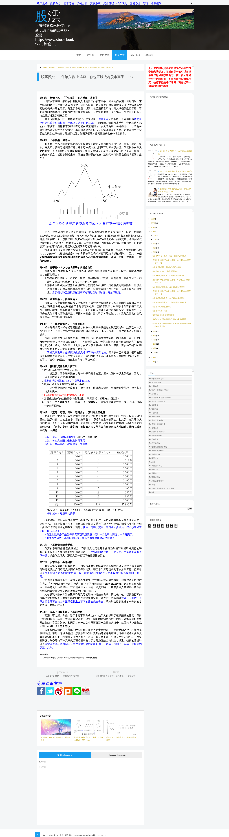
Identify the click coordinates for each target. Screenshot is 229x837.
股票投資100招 (63, 67)
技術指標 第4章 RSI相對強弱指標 (165, 271)
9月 (154, 244)
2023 (153, 219)
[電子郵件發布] (85, 695)
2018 (153, 231)
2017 (153, 357)
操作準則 (121, 3)
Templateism (101, 835)
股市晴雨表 (155, 417)
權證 (153, 485)
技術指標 (154, 409)
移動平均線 (155, 454)
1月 (154, 352)
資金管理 (108, 3)
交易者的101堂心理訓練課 (161, 398)
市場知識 (154, 386)
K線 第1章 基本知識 (160, 311)
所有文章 (120, 55)
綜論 (145, 3)
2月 (154, 348)
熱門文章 (104, 55)
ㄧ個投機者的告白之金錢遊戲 (162, 488)
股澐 (47, 15)
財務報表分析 (156, 435)
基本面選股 (155, 443)
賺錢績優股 (155, 477)
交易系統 (95, 3)
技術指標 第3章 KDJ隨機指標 (163, 315)
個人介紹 (135, 55)
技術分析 (82, 3)
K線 (152, 492)
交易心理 (135, 3)
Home (44, 67)
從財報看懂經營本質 (159, 447)
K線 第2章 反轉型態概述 (162, 307)
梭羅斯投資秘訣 (157, 451)
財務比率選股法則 (158, 432)
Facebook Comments (117, 755)
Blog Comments (66, 755)
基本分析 (68, 3)
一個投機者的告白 (158, 379)
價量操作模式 (156, 466)
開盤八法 (154, 458)
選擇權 (154, 473)
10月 (155, 239)
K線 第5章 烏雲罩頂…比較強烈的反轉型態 (168, 287)
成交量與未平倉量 (158, 401)
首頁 (78, 55)
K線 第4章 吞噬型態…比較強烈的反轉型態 (176, 171)
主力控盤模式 (156, 382)
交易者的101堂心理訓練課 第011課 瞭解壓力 (169, 319)
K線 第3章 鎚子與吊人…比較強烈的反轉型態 (169, 302)
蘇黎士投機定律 (157, 481)
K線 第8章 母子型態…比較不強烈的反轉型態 (169, 256)
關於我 (90, 55)
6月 (154, 331)
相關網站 (156, 3)
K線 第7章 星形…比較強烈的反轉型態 (167, 267)
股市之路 (42, 3)
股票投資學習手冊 (158, 424)
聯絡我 (149, 55)
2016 (153, 362)
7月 (154, 252)
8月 (154, 248)
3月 (154, 344)
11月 (155, 235)
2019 (153, 227)
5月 (154, 336)
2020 (153, 223)
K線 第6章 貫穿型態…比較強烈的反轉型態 (168, 276)
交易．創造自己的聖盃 (160, 390)
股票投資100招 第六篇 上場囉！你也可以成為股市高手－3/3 (93, 67)
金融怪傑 (154, 428)
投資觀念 (55, 3)
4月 (154, 340)
